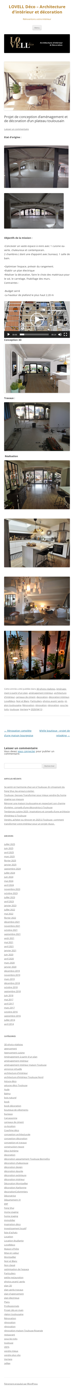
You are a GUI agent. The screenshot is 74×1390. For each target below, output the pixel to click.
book (6, 1101)
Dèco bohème (11, 1150)
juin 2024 (8, 876)
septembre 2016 (12, 1015)
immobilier (9, 1220)
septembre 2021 (12, 934)
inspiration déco (12, 1224)
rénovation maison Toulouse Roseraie (23, 1330)
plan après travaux (13, 1289)
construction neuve (14, 1146)
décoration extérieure (15, 1175)
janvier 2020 (10, 966)
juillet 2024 (9, 872)
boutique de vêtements (16, 1109)
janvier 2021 (10, 950)
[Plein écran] (65, 334)
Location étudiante (14, 1240)
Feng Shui (9, 1207)
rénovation (41, 705)
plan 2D (8, 1285)
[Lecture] (8, 334)
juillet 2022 (9, 909)
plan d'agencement (14, 1293)
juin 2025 (8, 848)
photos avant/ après (53, 701)
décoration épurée (13, 1171)
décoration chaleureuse (16, 1163)
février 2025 (10, 860)
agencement (10, 1048)
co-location (9, 1126)
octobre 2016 (11, 1011)
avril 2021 (9, 946)
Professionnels (11, 1306)
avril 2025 (9, 852)
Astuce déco (10, 1081)
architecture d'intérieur (16, 1073)
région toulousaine (13, 1314)
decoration (42, 697)
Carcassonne (10, 1118)
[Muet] (60, 334)
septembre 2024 (12, 868)
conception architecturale (17, 1134)
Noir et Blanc (22, 701)
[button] (37, 319)
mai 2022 (8, 913)
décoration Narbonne (15, 1187)
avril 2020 (9, 958)
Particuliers (36, 701)
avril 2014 (9, 1024)
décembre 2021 (12, 921)
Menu (37, 27)
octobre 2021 (11, 930)
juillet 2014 (9, 1019)
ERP (6, 1203)
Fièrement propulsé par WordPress (21, 1383)
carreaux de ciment (25, 697)
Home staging (11, 1212)
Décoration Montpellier (16, 1183)
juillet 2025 (9, 844)
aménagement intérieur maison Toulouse (25, 1064)
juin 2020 (8, 954)
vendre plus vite (12, 1355)
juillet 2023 (9, 897)
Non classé (9, 1265)
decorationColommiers (16, 1191)
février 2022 (10, 917)
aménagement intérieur (41, 692)
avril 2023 (9, 901)
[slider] (34, 334)
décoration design (13, 1167)
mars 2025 (9, 856)
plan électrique (11, 1297)
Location (8, 1236)
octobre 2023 (11, 893)
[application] (37, 319)
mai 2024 (8, 881)
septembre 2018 (12, 991)
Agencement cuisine (14, 1052)
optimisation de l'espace (16, 1269)
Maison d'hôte (11, 1248)
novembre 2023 (12, 889)
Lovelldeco (9, 701)
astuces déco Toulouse (15, 1085)
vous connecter (26, 751)
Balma (7, 1093)
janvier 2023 (10, 905)
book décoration (12, 1105)
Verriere (24, 709)
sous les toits (10, 1338)
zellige (7, 1363)
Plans (7, 1301)
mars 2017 (9, 1007)
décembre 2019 (12, 970)
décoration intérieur (59, 697)
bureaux (8, 1113)
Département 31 (12, 1199)
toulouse (14, 709)
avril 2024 (9, 885)
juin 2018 (8, 995)
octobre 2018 (11, 987)
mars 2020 (9, 962)
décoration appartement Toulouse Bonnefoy (27, 1158)
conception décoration (15, 1138)
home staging (11, 1216)
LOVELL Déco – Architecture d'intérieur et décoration (37, 9)
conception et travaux (15, 1142)
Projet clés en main (13, 1310)
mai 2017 (8, 999)
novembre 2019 (12, 975)
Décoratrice (10, 1195)
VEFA (6, 1346)
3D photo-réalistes (45, 688)
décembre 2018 (12, 983)
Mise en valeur (11, 1252)
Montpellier (10, 1257)
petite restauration (13, 1277)
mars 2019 (9, 979)
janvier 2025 (10, 864)
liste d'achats (10, 1232)
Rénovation (28, 705)
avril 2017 (9, 1003)
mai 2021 (8, 942)
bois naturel (10, 1097)
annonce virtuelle (13, 1069)
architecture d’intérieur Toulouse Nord (23, 1077)
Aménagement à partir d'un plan (20, 1056)
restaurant (9, 1334)
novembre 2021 (12, 925)
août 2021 (9, 938)
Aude (6, 1089)
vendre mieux (11, 1351)
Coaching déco (11, 1130)
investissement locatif (15, 1228)
